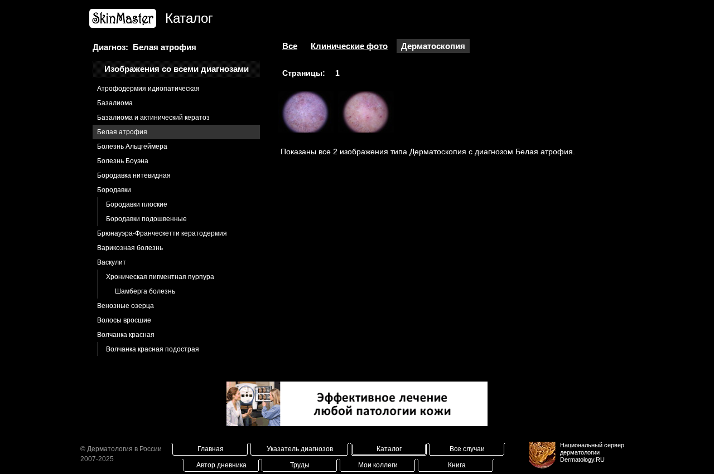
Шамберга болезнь (145, 291)
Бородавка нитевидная (134, 175)
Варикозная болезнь (130, 248)
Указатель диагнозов (300, 449)
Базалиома (115, 103)
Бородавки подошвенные (146, 219)
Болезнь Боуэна (122, 161)
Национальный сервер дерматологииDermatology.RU (592, 452)
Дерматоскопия (433, 46)
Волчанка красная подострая (152, 349)
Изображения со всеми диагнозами (176, 69)
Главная (210, 449)
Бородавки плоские (136, 204)
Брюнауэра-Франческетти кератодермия (162, 233)
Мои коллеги (378, 465)
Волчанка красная (126, 335)
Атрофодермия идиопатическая (148, 88)
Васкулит (111, 262)
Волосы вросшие (124, 320)
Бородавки (114, 190)
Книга (457, 465)
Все (289, 46)
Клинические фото (349, 46)
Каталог (389, 449)
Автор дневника (221, 465)
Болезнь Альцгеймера (132, 146)
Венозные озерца (125, 306)
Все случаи (467, 449)
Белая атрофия (122, 132)
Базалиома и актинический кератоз (153, 117)
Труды (300, 465)
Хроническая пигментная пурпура (160, 277)
